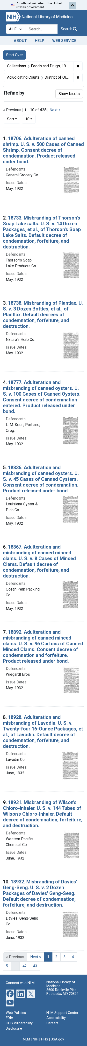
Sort (10, 119)
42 (24, 966)
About (20, 40)
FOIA (9, 1018)
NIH (35, 1039)
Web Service (64, 40)
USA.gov (57, 1039)
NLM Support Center (62, 1013)
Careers (52, 1023)
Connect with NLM (20, 983)
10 (30, 119)
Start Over (14, 55)
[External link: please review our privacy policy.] (10, 993)
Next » (55, 110)
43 (35, 966)
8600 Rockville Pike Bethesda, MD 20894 (62, 992)
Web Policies (16, 1013)
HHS (44, 1039)
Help (39, 40)
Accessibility (56, 1018)
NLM (26, 1039)
